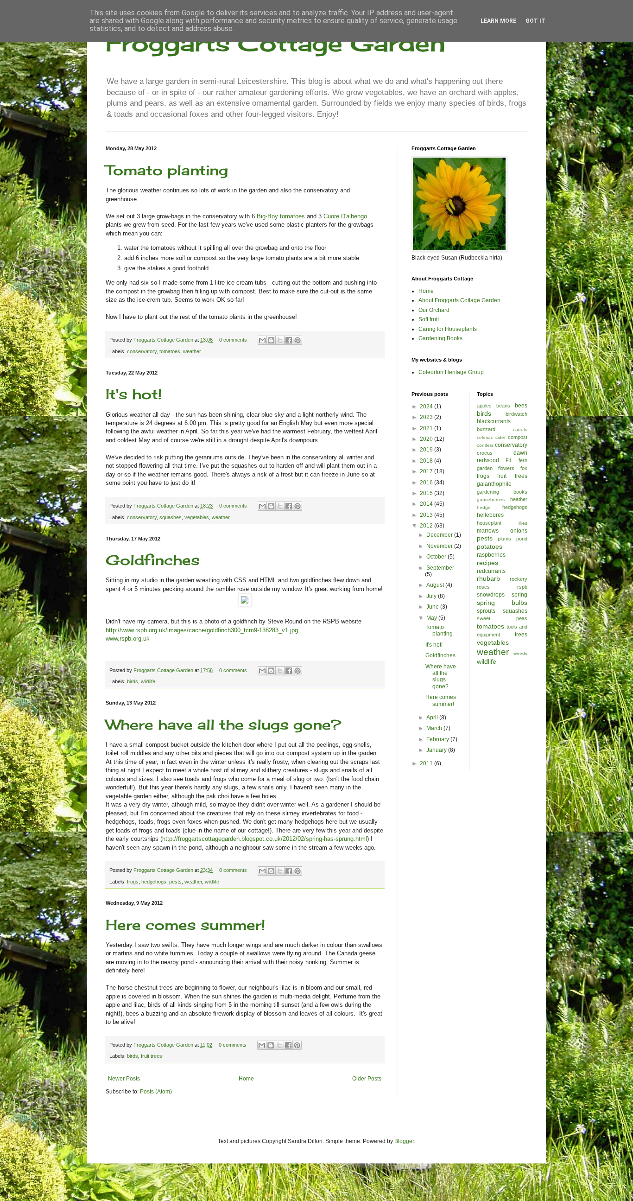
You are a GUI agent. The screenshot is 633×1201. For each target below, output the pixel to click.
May (432, 618)
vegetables (196, 517)
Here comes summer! (185, 924)
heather (518, 499)
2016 (427, 482)
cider (500, 437)
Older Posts (366, 1078)
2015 (427, 493)
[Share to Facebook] (288, 340)
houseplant (489, 523)
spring (519, 594)
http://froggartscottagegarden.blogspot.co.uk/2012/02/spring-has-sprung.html (264, 838)
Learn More (498, 21)
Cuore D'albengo (345, 216)
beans (503, 405)
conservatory (142, 351)
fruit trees (151, 1056)
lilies (523, 523)
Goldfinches (153, 560)
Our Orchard (433, 310)
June (433, 607)
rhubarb (488, 578)
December (440, 535)
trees (521, 634)
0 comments (233, 340)
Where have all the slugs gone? (223, 724)
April (432, 717)
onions (518, 530)
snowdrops (491, 594)
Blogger (404, 1141)
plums (504, 538)
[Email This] (262, 340)
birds (132, 681)
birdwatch (516, 414)
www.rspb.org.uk (128, 638)
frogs (133, 881)
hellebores (490, 515)
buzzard (486, 429)
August (435, 585)
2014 (427, 504)
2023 (427, 417)
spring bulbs (502, 602)
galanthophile (494, 484)
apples (484, 405)
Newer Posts (124, 1078)
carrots (520, 429)
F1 (509, 460)
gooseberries (491, 499)
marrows (488, 530)
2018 (427, 461)
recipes (487, 562)
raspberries (491, 555)
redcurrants (491, 571)
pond (521, 538)
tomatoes (169, 351)
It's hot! (134, 394)
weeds (520, 653)
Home (246, 1078)
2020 (427, 439)
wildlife (148, 681)
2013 (427, 515)
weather (192, 351)
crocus (485, 453)
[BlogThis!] (271, 340)
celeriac (485, 437)
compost (517, 437)
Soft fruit (428, 319)
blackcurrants (494, 421)
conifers (485, 445)
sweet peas (502, 618)
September (440, 568)
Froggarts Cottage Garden (275, 43)
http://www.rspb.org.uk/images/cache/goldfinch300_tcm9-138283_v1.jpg (202, 630)
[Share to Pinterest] (297, 340)
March (434, 728)
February (438, 739)
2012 (427, 525)
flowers (506, 468)
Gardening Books (440, 338)
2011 (427, 763)
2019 (427, 449)
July (432, 596)
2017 (427, 471)
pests (175, 881)
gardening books (502, 492)
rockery (518, 579)
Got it (535, 21)
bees (521, 405)
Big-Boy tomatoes (281, 216)
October (437, 556)
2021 (427, 428)
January (437, 750)
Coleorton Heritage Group (451, 372)
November (440, 546)
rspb (522, 587)
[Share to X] (280, 340)
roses (483, 587)
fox (523, 468)
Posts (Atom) (156, 1091)
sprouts (486, 611)
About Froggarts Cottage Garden (459, 300)
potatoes (489, 546)
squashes (170, 517)
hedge (484, 507)
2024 (427, 406)
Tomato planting (167, 170)
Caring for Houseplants (447, 329)
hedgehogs (153, 881)
